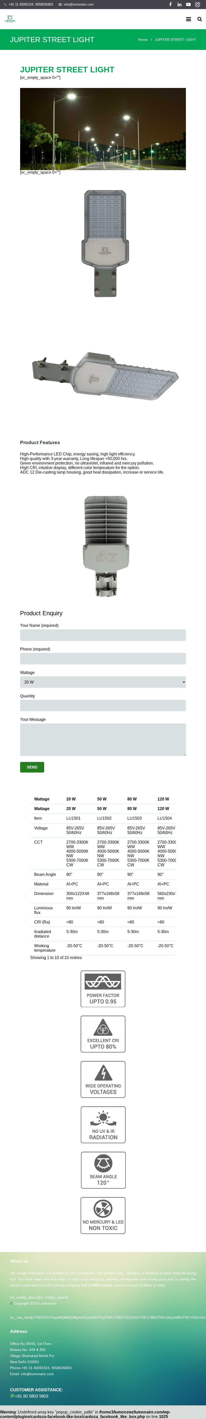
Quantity (27, 696)
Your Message (33, 719)
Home (143, 40)
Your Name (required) (39, 625)
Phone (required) (35, 649)
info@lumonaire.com (79, 4)
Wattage (27, 672)
